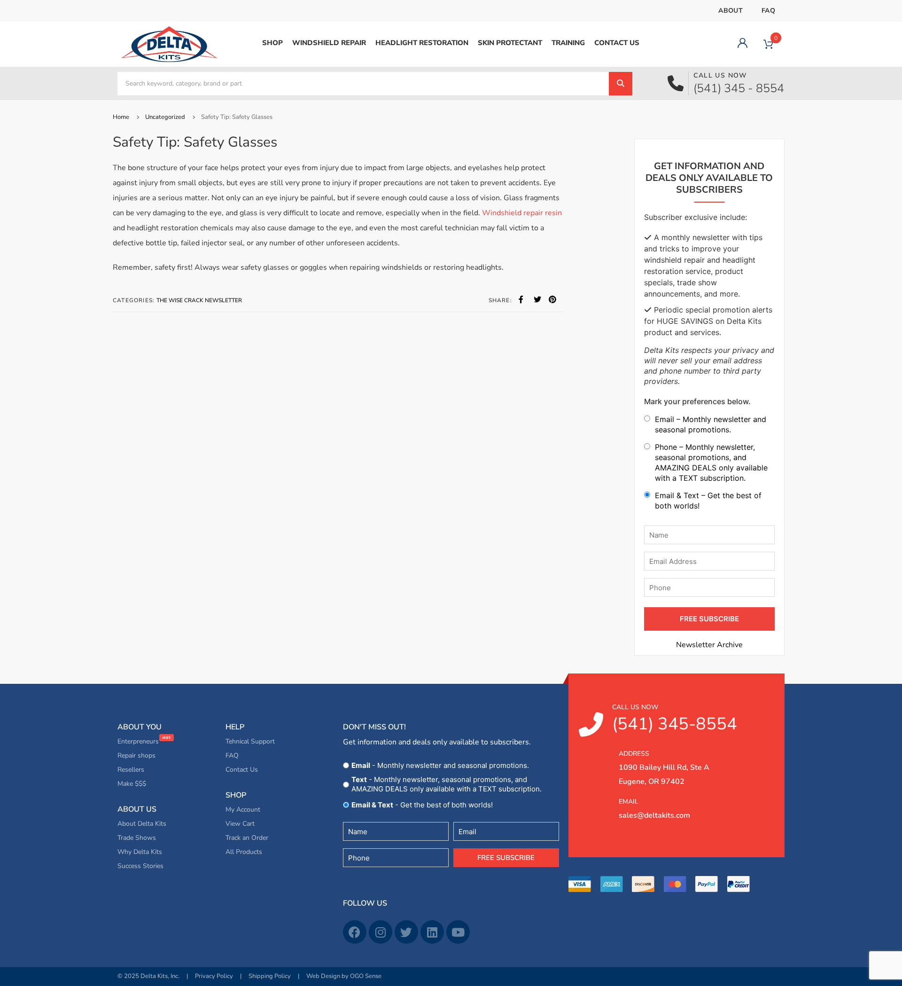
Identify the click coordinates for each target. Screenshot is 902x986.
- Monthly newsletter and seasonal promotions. (440, 765)
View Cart (240, 823)
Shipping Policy (270, 976)
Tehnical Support (250, 741)
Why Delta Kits (139, 851)
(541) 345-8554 (674, 719)
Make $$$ (131, 783)
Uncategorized (165, 117)
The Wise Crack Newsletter (199, 300)
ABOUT (730, 10)
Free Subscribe (506, 857)
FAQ (768, 10)
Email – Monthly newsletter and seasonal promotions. (710, 424)
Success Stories (140, 865)
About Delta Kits (141, 823)
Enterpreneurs (139, 741)
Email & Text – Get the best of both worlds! (708, 500)
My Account (243, 809)
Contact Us (242, 769)
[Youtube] (458, 932)
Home (121, 117)
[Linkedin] (432, 932)
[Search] (620, 83)
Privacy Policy (214, 976)
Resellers (130, 769)
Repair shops (136, 755)
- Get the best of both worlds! (422, 804)
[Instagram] (380, 932)
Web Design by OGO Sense (343, 976)
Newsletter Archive (709, 645)
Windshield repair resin (522, 213)
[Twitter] (406, 932)
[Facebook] (354, 932)
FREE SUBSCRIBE (709, 618)
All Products (244, 851)
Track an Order (247, 837)
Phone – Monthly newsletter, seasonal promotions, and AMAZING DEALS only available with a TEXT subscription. (711, 462)
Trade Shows (136, 837)
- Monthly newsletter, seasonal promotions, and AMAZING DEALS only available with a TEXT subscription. (446, 784)
